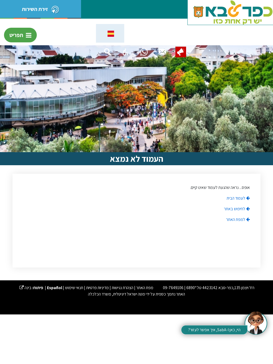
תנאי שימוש (74, 287)
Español (54, 287)
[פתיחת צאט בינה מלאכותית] (255, 322)
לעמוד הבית (236, 198)
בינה (25, 287)
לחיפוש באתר (235, 209)
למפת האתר (236, 219)
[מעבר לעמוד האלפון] (162, 52)
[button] (125, 52)
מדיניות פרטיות (97, 287)
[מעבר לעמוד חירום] (180, 52)
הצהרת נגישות (122, 287)
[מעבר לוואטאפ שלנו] (144, 52)
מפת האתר (144, 287)
